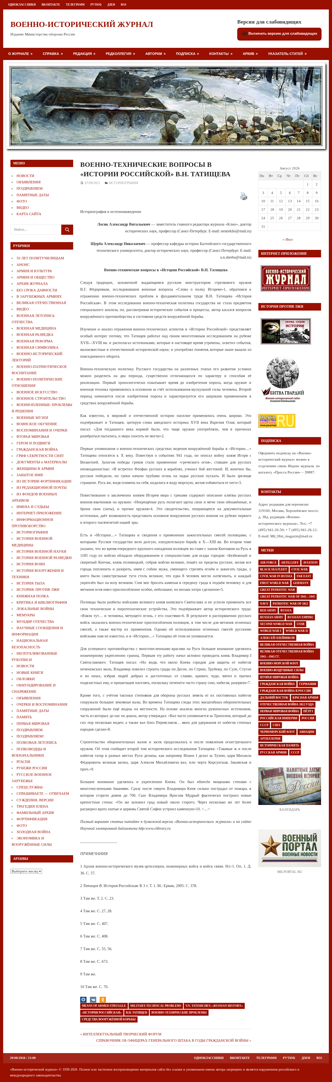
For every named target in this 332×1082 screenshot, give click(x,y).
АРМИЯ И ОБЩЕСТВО (35, 277)
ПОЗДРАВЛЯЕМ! (30, 736)
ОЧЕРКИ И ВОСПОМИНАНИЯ (42, 704)
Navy (264, 603)
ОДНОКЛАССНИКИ (22, 4)
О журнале (18, 53)
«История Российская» (102, 1012)
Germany (301, 583)
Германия (307, 684)
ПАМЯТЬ (24, 717)
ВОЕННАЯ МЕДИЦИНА (36, 328)
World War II (297, 631)
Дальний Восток (274, 697)
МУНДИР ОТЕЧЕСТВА (35, 622)
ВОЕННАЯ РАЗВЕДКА (35, 335)
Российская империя (278, 718)
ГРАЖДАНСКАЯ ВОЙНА (37, 449)
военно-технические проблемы (179, 1012)
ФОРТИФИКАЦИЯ (32, 819)
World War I (270, 631)
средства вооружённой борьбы (109, 1019)
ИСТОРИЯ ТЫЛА (31, 583)
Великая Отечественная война (287, 644)
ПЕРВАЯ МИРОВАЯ (33, 724)
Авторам (153, 53)
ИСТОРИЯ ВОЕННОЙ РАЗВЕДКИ (44, 558)
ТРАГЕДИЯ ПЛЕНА (32, 806)
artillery (290, 562)
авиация (306, 732)
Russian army (271, 617)
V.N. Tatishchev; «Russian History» (214, 1005)
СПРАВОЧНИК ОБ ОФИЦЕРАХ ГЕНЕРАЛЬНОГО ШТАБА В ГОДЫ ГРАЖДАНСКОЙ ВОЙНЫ (172, 1040)
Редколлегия (118, 53)
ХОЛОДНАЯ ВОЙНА (34, 832)
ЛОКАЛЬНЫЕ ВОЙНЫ (35, 609)
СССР (264, 725)
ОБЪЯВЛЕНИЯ (29, 182)
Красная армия (305, 697)
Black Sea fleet (273, 569)
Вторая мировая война (279, 677)
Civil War (299, 569)
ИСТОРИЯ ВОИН (31, 564)
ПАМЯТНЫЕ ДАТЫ (33, 195)
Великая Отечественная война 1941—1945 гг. (287, 654)
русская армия (273, 752)
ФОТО (22, 201)
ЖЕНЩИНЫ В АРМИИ (35, 469)
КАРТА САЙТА (29, 214)
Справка (51, 53)
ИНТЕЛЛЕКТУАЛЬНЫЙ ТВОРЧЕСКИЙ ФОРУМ (122, 1034)
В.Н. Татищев (136, 1012)
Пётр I (308, 711)
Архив (248, 53)
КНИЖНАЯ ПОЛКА (33, 596)
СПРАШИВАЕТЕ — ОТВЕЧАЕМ (43, 793)
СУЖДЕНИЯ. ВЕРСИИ (35, 800)
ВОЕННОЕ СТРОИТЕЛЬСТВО (41, 398)
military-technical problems (155, 1005)
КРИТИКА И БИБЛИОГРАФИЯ (42, 602)
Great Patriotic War (277, 590)
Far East (304, 576)
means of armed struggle (104, 1005)
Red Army (268, 610)
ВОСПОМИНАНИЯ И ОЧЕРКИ (42, 430)
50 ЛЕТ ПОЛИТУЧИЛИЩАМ (40, 258)
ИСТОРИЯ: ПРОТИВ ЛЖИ (38, 590)
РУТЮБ (96, 4)
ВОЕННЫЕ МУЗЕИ (32, 418)
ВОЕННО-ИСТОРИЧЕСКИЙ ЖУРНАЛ (81, 24)
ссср (295, 752)
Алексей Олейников (277, 638)
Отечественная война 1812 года (287, 704)
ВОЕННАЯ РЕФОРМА (35, 341)
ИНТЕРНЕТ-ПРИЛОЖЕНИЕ (39, 513)
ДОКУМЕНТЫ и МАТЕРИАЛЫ (42, 462)
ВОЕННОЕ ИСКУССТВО (37, 392)
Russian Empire (300, 617)
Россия (308, 718)
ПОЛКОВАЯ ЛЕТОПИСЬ (37, 742)
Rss (123, 4)
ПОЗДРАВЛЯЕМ (30, 188)
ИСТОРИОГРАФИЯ (123, 183)
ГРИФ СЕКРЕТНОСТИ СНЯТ (40, 456)
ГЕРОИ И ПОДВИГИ (33, 443)
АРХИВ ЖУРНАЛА (32, 284)
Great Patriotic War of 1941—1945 (287, 596)
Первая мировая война (279, 711)
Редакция (82, 53)
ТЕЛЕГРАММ (75, 4)
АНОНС (23, 265)
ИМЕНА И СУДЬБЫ (33, 507)
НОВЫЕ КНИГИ (30, 673)
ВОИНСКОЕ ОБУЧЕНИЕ (37, 424)
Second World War (276, 624)
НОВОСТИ (25, 176)
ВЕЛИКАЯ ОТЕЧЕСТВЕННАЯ (41, 303)
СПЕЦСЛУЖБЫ (30, 787)
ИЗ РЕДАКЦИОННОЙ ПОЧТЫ (42, 488)
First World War (274, 583)
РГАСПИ (23, 762)
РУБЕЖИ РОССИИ (32, 768)
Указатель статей (285, 53)
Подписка (185, 53)
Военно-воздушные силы (282, 670)
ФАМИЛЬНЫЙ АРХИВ (35, 813)
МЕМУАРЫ (26, 615)
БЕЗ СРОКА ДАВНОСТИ (37, 290)
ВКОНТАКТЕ (51, 4)
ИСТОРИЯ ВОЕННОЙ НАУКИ (41, 551)
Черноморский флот (277, 732)
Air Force (268, 562)
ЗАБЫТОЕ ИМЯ (30, 475)
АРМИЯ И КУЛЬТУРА (34, 271)
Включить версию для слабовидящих (282, 33)
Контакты (219, 53)
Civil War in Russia (276, 576)
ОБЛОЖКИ (26, 679)
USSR (301, 624)
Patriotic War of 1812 (290, 603)
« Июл (288, 239)
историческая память (279, 745)
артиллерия (270, 738)
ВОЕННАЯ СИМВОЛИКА (38, 347)
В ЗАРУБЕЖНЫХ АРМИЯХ (39, 296)
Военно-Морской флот (279, 663)
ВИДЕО (23, 208)
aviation (310, 562)
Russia (286, 610)
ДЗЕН (111, 4)
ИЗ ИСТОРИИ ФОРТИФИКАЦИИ (44, 481)
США (276, 725)
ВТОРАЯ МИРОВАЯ (33, 437)
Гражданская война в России (285, 691)
